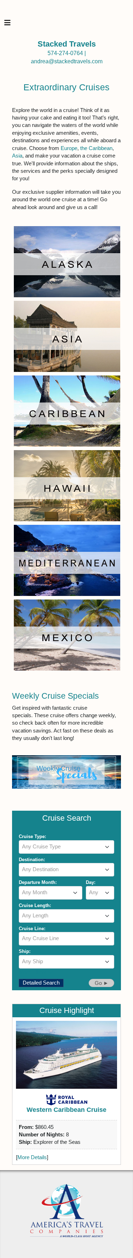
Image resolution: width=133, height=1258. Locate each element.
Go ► (102, 983)
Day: (90, 882)
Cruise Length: (35, 905)
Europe (69, 148)
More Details (32, 1157)
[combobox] (67, 847)
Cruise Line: (32, 928)
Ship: (25, 951)
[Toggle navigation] (7, 24)
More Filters (33, 972)
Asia (17, 156)
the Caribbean (96, 148)
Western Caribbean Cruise (66, 1109)
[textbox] (66, 847)
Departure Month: (38, 882)
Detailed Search (41, 983)
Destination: (32, 859)
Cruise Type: (32, 836)
